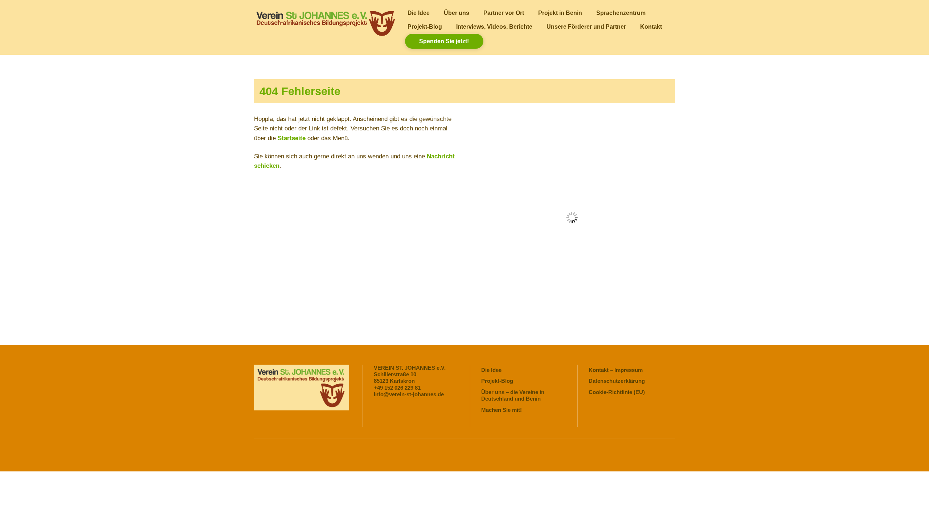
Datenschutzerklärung (617, 381)
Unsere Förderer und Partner (586, 26)
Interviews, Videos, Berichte (494, 26)
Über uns (456, 12)
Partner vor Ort (503, 12)
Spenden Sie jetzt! (444, 41)
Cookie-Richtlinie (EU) (617, 392)
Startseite (292, 138)
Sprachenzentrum (621, 12)
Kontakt (651, 26)
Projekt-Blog (425, 26)
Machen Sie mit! (501, 410)
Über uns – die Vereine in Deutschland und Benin (512, 395)
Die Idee (419, 12)
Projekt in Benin (560, 12)
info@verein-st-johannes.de (409, 394)
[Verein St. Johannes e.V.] (325, 34)
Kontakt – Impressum (616, 370)
